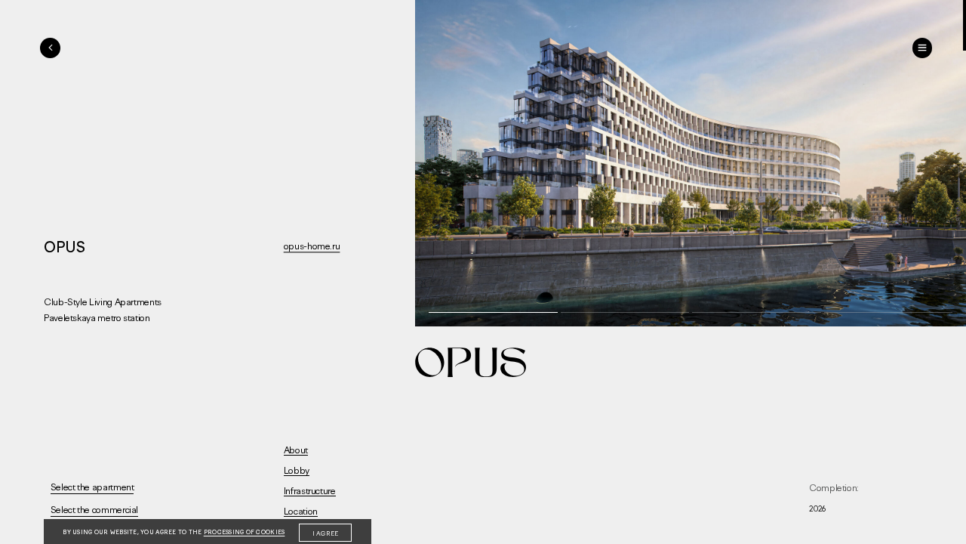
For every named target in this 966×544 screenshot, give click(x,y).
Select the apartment (92, 487)
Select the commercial (94, 509)
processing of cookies (244, 532)
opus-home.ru (312, 246)
